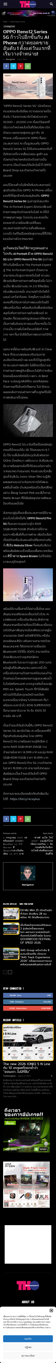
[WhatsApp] (28, 66)
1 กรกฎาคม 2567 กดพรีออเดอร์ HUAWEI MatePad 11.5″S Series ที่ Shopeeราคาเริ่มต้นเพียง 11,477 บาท (15, 846)
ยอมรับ (28, 1338)
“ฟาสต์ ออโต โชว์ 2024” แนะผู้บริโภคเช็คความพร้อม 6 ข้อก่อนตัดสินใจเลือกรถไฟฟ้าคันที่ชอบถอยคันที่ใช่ (41, 846)
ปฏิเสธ (28, 1347)
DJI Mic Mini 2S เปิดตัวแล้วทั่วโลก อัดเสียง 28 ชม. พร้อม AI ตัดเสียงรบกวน (36, 913)
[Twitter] (13, 66)
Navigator (10, 59)
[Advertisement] (28, 1244)
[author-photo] (28, 880)
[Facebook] (6, 66)
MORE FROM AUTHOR (26, 904)
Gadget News (9, 918)
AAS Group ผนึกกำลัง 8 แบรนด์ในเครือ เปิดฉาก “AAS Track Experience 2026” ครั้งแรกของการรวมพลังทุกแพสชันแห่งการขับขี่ (36, 957)
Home (5, 22)
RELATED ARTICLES (9, 904)
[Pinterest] (20, 66)
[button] (51, 1310)
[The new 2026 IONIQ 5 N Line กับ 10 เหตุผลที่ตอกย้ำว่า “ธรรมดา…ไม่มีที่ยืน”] (28, 1042)
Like (49, 995)
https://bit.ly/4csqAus (25, 799)
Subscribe (46, 1008)
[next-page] (10, 972)
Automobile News (8, 957)
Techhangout (9, 1076)
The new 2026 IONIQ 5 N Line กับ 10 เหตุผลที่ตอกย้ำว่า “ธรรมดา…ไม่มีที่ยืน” (26, 1068)
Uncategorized (17, 22)
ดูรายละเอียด (28, 1355)
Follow (47, 1002)
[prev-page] (5, 972)
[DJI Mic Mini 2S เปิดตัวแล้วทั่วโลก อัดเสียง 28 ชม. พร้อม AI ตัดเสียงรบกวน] (11, 913)
